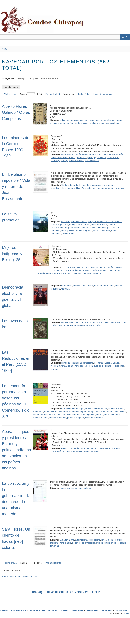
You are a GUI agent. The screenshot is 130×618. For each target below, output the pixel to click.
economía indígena (77, 412)
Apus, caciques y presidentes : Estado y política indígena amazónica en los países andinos (16, 449)
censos (104, 408)
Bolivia (64, 448)
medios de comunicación (73, 415)
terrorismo (55, 289)
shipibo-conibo (103, 543)
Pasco (72, 157)
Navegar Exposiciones (72, 610)
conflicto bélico (68, 322)
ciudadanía (74, 448)
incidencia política (90, 270)
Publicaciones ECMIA (67, 273)
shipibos (115, 543)
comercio (112, 408)
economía (76, 154)
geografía (68, 228)
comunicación (68, 267)
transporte (98, 418)
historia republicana (105, 120)
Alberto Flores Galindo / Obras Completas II (16, 112)
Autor (87, 94)
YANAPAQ (107, 610)
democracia (66, 286)
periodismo (63, 123)
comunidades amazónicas (109, 221)
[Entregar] (127, 37)
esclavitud (100, 412)
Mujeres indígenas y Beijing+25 (12, 253)
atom (4, 576)
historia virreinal (66, 366)
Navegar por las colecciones (43, 610)
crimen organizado (59, 224)
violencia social (92, 160)
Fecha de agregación (103, 94)
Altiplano (65, 185)
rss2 (36, 576)
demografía (74, 224)
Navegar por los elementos (13, 610)
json (20, 576)
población (55, 231)
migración (115, 322)
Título (80, 94)
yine (73, 234)
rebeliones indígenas (99, 123)
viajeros (111, 188)
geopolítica (104, 322)
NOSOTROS (92, 610)
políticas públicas (48, 273)
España (108, 363)
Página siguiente (53, 94)
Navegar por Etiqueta (28, 78)
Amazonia (65, 221)
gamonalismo (80, 120)
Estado (111, 224)
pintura (68, 543)
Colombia (84, 448)
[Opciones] (122, 37)
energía (91, 412)
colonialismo (94, 540)
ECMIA (99, 267)
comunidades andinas (71, 363)
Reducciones (118, 366)
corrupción (65, 488)
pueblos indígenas (83, 231)
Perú (72, 123)
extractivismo (88, 154)
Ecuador (94, 448)
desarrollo (66, 154)
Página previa (10, 94)
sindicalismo (113, 157)
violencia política (94, 325)
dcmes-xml (12, 576)
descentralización (99, 224)
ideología (110, 185)
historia (91, 120)
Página (23, 94)
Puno (83, 188)
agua (81, 408)
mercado (98, 286)
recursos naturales (101, 231)
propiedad (61, 418)
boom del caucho (79, 221)
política (84, 123)
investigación (109, 154)
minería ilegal (103, 228)
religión (62, 325)
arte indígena (81, 540)
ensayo (70, 120)
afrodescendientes (69, 408)
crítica (63, 120)
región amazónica (91, 451)
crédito (121, 408)
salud (80, 273)
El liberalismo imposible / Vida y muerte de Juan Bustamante (16, 186)
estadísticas (75, 270)
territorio (66, 234)
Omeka (126, 613)
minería (119, 154)
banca (88, 408)
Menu (4, 49)
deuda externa (51, 412)
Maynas (92, 228)
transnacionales (76, 160)
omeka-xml (28, 576)
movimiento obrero (59, 157)
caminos (96, 408)
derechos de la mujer (85, 267)
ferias (115, 412)
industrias (56, 415)
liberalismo (56, 188)
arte (72, 540)
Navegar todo (8, 78)
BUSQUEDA (121, 610)
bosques (92, 221)
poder (77, 123)
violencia (120, 188)
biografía (74, 185)
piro (118, 228)
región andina (100, 157)
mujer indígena (107, 270)
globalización (87, 286)
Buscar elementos (49, 78)
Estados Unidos (91, 322)
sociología (114, 123)
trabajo (64, 160)
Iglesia (85, 228)
